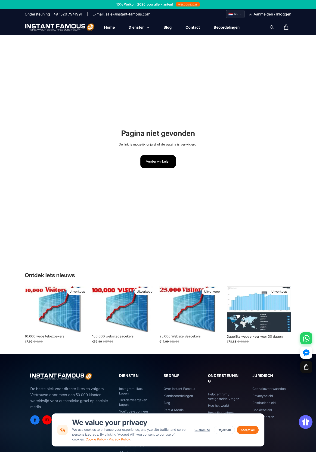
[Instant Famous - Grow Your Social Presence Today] (60, 27)
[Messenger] (306, 353)
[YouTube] (47, 420)
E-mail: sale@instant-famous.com (121, 14)
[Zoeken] (272, 27)
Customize (202, 430)
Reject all (224, 430)
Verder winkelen (158, 161)
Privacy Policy (119, 439)
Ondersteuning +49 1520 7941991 (53, 14)
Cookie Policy (96, 439)
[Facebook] (35, 420)
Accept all (248, 430)
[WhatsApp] (306, 338)
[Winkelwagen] (306, 367)
